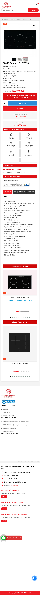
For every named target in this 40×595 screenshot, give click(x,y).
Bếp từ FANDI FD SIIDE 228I (20, 297)
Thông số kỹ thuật (19, 192)
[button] (10, 317)
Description (7, 192)
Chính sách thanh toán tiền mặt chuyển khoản (16, 421)
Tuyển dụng (6, 412)
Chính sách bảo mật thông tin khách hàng (15, 425)
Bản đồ (4, 496)
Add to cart (23, 103)
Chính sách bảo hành (9, 431)
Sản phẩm (13, 19)
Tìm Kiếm (33, 10)
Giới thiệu (5, 409)
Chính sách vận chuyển (9, 428)
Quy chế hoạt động (8, 415)
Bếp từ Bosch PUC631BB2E (20, 363)
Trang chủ (5, 19)
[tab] (7, 192)
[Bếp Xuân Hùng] (6, 4)
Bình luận (31, 192)
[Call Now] (3, 538)
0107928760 (14, 485)
